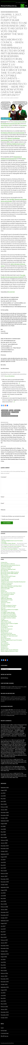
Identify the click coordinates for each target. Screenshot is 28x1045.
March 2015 (4, 1003)
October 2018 (4, 884)
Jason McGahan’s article (6, 125)
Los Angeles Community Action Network (11, 546)
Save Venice (3, 637)
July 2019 (3, 859)
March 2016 (4, 970)
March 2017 (4, 937)
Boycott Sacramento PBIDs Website (9, 573)
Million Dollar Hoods (6, 622)
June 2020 (3, 829)
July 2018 (3, 893)
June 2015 (3, 995)
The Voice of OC (5, 648)
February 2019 (4, 873)
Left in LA (3, 608)
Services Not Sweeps (6, 638)
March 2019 (4, 870)
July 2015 (3, 992)
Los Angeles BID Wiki (8, 709)
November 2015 (5, 981)
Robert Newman (6, 414)
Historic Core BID (6, 412)
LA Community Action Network (8, 615)
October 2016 (4, 951)
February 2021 (4, 807)
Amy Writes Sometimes (6, 566)
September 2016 (5, 954)
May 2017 (3, 931)
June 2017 (3, 929)
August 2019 (4, 857)
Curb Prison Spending (6, 584)
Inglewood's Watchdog (6, 598)
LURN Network (4, 620)
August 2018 (4, 890)
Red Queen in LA (5, 630)
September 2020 (5, 820)
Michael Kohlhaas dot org (8, 6)
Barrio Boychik (4, 570)
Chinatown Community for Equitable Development (13, 581)
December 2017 (5, 912)
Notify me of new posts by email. (10, 519)
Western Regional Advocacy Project (9, 651)
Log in (2, 1027)
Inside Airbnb (4, 601)
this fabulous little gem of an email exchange (12, 132)
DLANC (24, 158)
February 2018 (4, 906)
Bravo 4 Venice (4, 574)
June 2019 (3, 862)
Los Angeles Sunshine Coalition (8, 617)
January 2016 (4, 976)
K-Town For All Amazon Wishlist (9, 549)
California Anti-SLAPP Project (8, 576)
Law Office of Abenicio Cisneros (8, 605)
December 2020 (5, 812)
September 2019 (5, 854)
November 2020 (5, 815)
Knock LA (3, 604)
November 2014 (5, 1015)
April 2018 (3, 901)
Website (3, 509)
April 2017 (3, 934)
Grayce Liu (17, 410)
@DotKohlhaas (4, 678)
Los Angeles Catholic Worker (9, 543)
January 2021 (4, 809)
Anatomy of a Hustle (6, 568)
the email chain (11, 291)
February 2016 (4, 973)
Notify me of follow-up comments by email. (13, 516)
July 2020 (3, 826)
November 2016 (5, 948)
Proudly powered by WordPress (7, 1043)
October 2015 (4, 984)
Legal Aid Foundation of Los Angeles (9, 609)
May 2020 (3, 832)
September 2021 (5, 787)
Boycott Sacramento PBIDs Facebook (10, 572)
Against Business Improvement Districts (10, 565)
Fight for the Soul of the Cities (8, 593)
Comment (4, 477)
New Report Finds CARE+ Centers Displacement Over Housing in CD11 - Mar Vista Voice (14, 725)
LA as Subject (4, 611)
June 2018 (3, 895)
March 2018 (4, 904)
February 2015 (4, 1006)
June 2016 (3, 962)
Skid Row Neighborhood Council (9, 11)
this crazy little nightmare (10, 375)
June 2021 (3, 795)
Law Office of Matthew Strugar (8, 606)
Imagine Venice (4, 597)
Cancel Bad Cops (5, 579)
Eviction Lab (4, 591)
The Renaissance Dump (6, 633)
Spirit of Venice (4, 642)
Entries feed (4, 1030)
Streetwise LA (4, 647)
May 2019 (3, 865)
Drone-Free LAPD (5, 588)
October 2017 (4, 918)
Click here (3, 686)
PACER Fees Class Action (7, 626)
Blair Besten (5, 410)
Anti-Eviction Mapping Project (8, 569)
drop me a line (10, 715)
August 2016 (4, 956)
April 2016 (3, 967)
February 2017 (4, 940)
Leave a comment (14, 97)
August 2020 (4, 823)
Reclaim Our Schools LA (6, 629)
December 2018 (5, 879)
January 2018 (4, 909)
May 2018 (3, 898)
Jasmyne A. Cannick (5, 602)
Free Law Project (5, 595)
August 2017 (4, 923)
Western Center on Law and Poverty (9, 649)
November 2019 (5, 848)
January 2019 (4, 876)
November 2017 (5, 915)
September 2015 (5, 987)
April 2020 (3, 834)
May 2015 (3, 998)
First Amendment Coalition (7, 594)
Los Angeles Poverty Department (9, 616)
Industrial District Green (7, 599)
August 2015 (4, 990)
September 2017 (5, 920)
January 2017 (4, 942)
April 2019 (3, 868)
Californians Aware (5, 577)
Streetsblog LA (4, 645)
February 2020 (4, 840)
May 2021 (3, 798)
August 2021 (4, 790)
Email (2, 503)
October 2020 (4, 818)
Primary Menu (26, 6)
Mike (8, 97)
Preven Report (4, 627)
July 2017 (3, 926)
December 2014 (5, 1012)
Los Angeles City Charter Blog (8, 613)
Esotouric (3, 590)
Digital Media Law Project (7, 587)
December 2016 (5, 945)
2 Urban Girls (4, 562)
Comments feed (4, 1033)
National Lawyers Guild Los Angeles (9, 623)
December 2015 (5, 979)
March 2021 (4, 804)
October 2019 (4, 851)
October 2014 (4, 1017)
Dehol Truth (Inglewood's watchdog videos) (11, 586)
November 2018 (5, 881)
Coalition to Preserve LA (7, 583)
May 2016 (3, 965)
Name (3, 496)
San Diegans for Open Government (9, 636)
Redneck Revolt (4, 631)
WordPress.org (4, 1036)
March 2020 (4, 837)
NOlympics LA (4, 624)
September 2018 (5, 887)
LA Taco (3, 619)
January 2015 (4, 1009)
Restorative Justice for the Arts (8, 634)
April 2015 (3, 1001)
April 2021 (3, 801)
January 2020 (4, 843)
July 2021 (3, 793)
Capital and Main (5, 580)
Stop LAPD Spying (5, 644)
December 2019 (5, 845)
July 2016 (3, 959)
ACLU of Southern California (8, 563)
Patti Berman (15, 412)
